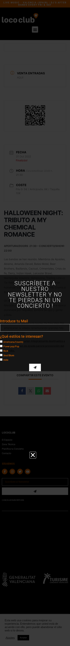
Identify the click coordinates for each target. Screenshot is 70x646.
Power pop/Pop (11, 346)
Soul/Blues (8, 355)
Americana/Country (13, 342)
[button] (33, 455)
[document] (35, 323)
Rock (5, 350)
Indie (5, 359)
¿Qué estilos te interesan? (21, 336)
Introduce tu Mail (14, 321)
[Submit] (35, 367)
